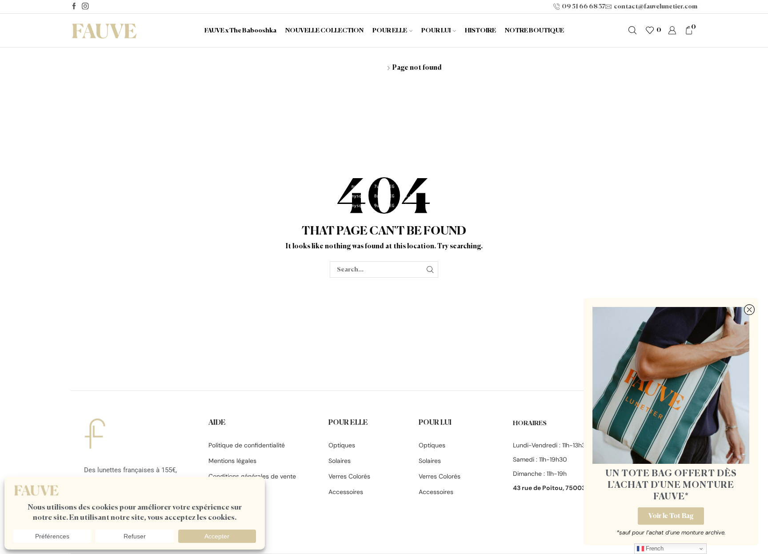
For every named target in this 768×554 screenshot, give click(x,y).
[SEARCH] (430, 269)
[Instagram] (85, 7)
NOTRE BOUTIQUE (534, 31)
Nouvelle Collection (324, 31)
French (654, 548)
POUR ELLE (389, 31)
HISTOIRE (480, 31)
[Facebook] (74, 7)
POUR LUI (436, 31)
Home (336, 67)
